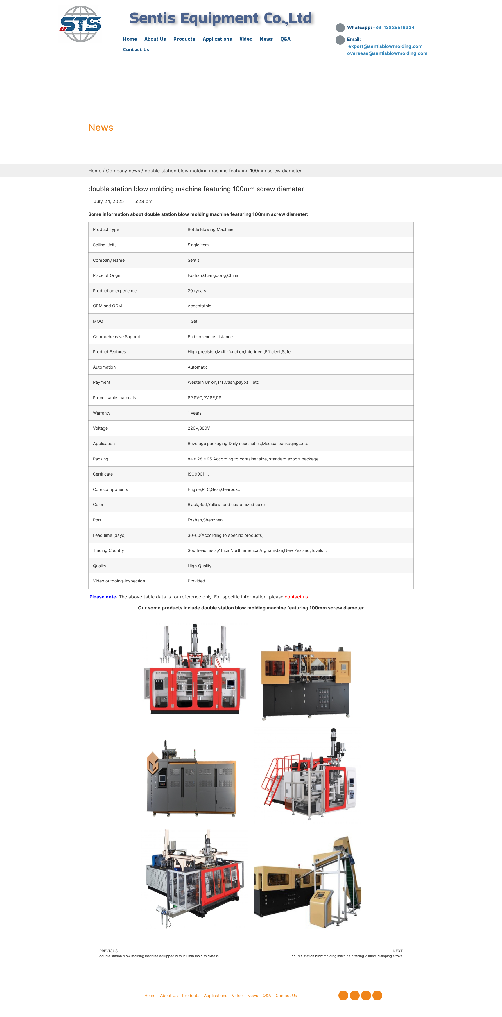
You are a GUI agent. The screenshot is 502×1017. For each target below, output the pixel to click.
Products (184, 38)
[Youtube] (377, 995)
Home (130, 38)
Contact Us (136, 49)
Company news (123, 170)
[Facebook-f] (343, 995)
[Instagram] (366, 995)
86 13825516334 (395, 27)
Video (245, 38)
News (266, 38)
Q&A (285, 38)
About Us (155, 38)
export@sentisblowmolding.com (386, 46)
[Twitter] (355, 995)
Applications (217, 38)
